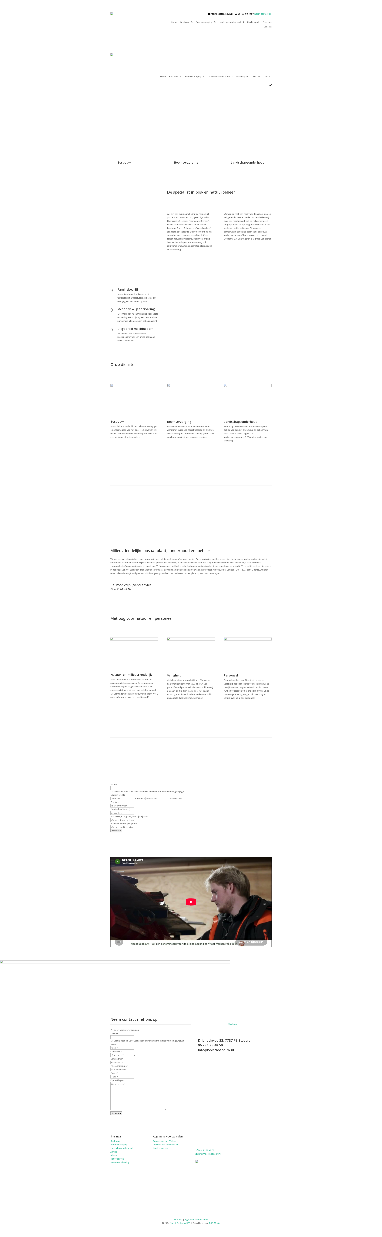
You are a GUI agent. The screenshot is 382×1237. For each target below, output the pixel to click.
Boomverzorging (204, 22)
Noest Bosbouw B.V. (180, 1223)
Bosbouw (185, 22)
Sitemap (178, 1219)
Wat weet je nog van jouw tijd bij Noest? (130, 816)
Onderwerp (116, 1051)
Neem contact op (263, 13)
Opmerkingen (117, 1080)
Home (174, 22)
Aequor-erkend (238, 708)
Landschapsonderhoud (230, 22)
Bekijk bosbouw (125, 447)
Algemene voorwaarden (196, 1219)
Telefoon (114, 802)
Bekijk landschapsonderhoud (243, 453)
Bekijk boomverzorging (187, 447)
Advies (113, 1155)
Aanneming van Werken (164, 1141)
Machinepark (253, 22)
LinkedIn (114, 1033)
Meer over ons (180, 708)
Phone (113, 784)
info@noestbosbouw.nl (221, 13)
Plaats (114, 1073)
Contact (268, 27)
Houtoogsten (117, 1158)
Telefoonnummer (118, 1065)
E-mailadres (120, 809)
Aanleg (113, 1151)
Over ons (267, 22)
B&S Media (214, 1223)
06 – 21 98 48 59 (120, 589)
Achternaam (176, 798)
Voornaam (140, 798)
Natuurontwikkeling (120, 1162)
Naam (114, 1044)
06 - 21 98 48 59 (245, 13)
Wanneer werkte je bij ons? (123, 823)
